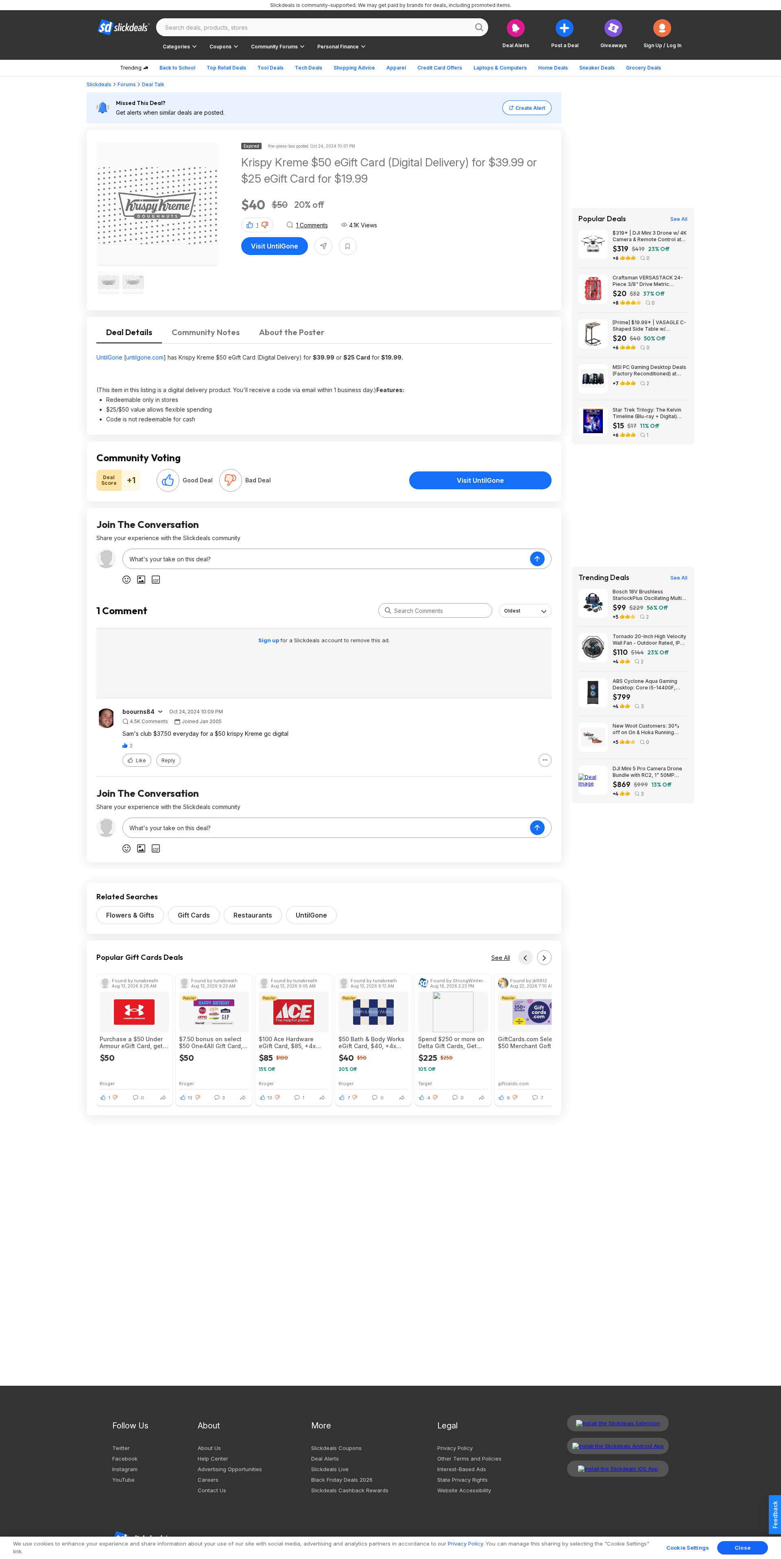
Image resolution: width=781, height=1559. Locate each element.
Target (425, 1083)
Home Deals (553, 68)
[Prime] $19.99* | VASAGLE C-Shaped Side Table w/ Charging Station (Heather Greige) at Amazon (649, 325)
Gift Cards (194, 915)
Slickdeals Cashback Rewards (349, 1490)
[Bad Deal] (230, 480)
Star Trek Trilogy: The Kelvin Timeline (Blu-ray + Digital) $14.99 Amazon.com (647, 413)
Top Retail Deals (226, 68)
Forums (127, 84)
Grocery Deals (643, 68)
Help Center (213, 1458)
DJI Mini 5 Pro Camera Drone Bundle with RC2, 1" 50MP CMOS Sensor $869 (647, 771)
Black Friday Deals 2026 (342, 1479)
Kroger (107, 1083)
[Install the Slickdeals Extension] (618, 1423)
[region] (390, 1548)
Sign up (269, 640)
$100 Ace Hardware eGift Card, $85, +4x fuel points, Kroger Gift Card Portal (291, 1042)
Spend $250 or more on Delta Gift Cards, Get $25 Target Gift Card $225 (451, 1042)
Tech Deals (308, 68)
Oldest (512, 611)
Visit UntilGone (274, 246)
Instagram (124, 1469)
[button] (662, 33)
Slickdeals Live (330, 1469)
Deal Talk (153, 84)
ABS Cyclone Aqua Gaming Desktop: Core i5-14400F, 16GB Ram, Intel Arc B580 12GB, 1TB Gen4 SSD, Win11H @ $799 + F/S (650, 684)
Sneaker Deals (597, 68)
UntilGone (109, 357)
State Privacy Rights (462, 1479)
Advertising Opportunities (230, 1469)
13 (190, 1098)
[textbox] (326, 559)
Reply (168, 760)
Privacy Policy (455, 1448)
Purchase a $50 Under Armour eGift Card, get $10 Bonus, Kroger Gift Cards (131, 1042)
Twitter (121, 1448)
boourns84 (138, 712)
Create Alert (530, 108)
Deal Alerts (325, 1458)
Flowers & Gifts (130, 915)
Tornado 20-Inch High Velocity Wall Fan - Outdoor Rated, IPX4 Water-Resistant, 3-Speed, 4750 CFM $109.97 (650, 639)
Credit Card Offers (439, 68)
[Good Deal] (168, 480)
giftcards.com (513, 1083)
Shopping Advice (354, 68)
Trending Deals (603, 577)
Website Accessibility (464, 1490)
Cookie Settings (687, 1547)
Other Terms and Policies (469, 1458)
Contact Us (212, 1490)
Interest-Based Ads (461, 1469)
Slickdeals (99, 84)
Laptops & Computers (500, 68)
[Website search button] (479, 27)
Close (742, 1547)
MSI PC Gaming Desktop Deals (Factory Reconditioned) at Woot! (649, 370)
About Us (209, 1448)
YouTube (123, 1479)
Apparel (396, 68)
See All (500, 957)
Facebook (124, 1458)
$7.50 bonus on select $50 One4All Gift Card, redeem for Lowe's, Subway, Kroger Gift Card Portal (210, 1042)
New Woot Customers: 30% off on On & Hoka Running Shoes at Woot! (646, 729)
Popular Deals (602, 218)
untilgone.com (145, 357)
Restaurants (252, 915)
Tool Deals (270, 68)
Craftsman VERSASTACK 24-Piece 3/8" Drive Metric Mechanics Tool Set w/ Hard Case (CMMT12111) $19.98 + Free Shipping (648, 281)
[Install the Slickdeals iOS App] (618, 1469)
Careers (208, 1479)
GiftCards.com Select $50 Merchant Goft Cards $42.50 (528, 1042)
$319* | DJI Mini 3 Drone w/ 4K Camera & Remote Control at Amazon (650, 236)
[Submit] (388, 610)
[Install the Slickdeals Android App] (618, 1446)
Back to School (177, 68)
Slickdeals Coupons (336, 1448)
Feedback (775, 1514)
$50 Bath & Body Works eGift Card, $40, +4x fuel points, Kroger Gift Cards (371, 1042)
